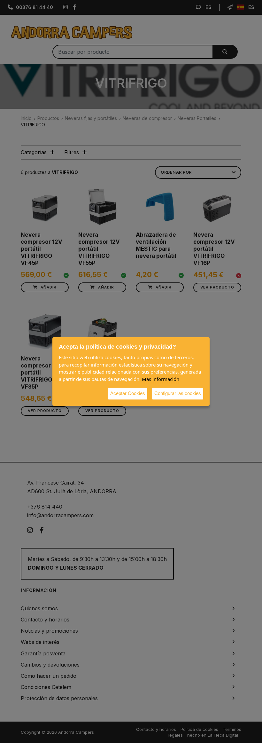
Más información (160, 379)
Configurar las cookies (177, 393)
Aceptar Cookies (127, 393)
